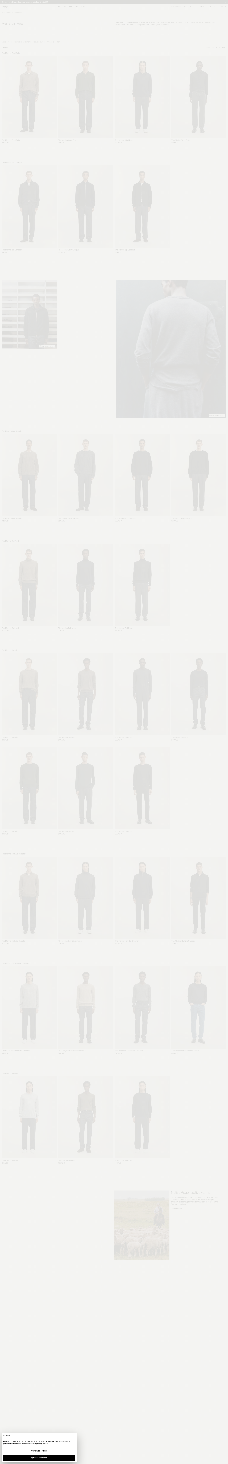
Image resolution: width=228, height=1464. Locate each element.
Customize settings (39, 1451)
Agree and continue (39, 1458)
